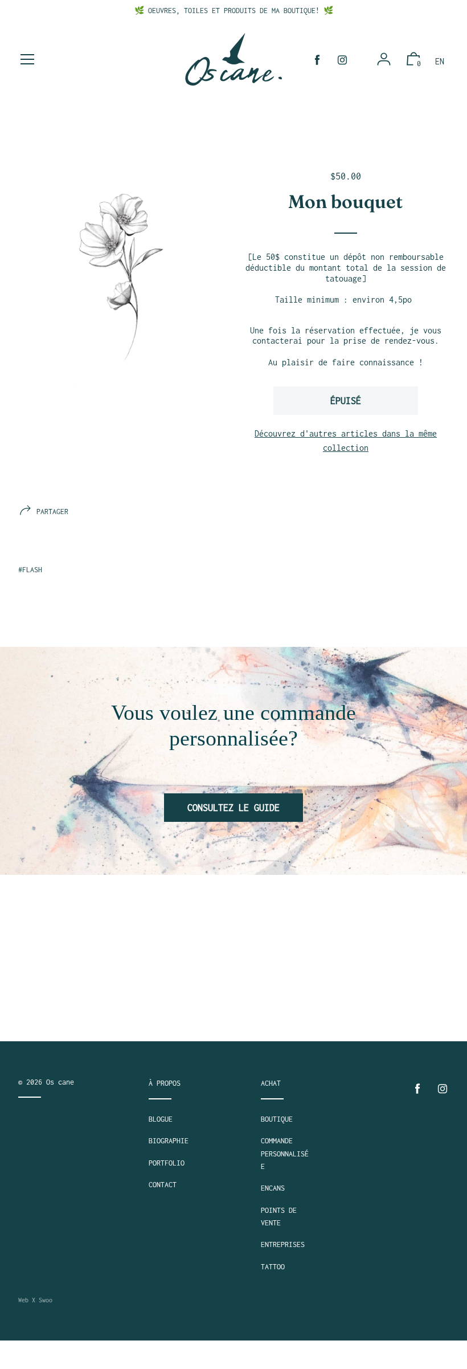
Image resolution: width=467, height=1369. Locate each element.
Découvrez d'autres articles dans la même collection (346, 441)
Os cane (60, 1082)
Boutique (277, 1119)
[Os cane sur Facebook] (317, 60)
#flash (30, 569)
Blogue (161, 1119)
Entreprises (283, 1244)
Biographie (169, 1140)
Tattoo (273, 1266)
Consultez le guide (233, 807)
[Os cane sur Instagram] (342, 60)
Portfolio (167, 1163)
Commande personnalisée (285, 1153)
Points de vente (279, 1216)
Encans (273, 1188)
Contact (163, 1184)
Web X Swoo (35, 1300)
